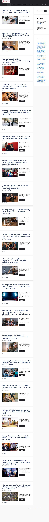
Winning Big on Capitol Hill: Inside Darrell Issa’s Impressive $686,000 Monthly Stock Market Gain (16, 112)
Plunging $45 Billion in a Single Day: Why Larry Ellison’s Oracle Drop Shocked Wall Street (16, 412)
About (24, 507)
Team (44, 507)
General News (24, 4)
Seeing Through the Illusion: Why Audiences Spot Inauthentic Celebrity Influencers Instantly (15, 337)
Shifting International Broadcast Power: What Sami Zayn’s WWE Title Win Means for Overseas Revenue (16, 286)
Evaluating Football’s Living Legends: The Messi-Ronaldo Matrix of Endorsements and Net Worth (16, 362)
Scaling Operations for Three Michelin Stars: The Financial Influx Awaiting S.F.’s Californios (16, 437)
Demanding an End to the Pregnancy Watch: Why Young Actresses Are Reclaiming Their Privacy (15, 187)
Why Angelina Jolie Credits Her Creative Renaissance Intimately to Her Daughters (16, 137)
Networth (41, 4)
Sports (4, 77)
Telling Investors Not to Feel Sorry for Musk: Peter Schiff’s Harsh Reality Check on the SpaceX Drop (16, 462)
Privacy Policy (28, 507)
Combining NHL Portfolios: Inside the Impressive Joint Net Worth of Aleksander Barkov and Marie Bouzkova (16, 312)
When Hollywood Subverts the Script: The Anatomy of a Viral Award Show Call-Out (16, 387)
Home (9, 4)
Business (13, 4)
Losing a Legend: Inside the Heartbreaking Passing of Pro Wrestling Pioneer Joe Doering (16, 60)
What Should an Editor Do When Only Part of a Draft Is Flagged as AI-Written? (16, 11)
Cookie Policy (34, 507)
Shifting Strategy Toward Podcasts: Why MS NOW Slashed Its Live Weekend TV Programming (16, 211)
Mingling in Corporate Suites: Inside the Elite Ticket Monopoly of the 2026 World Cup (16, 236)
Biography (5, 153)
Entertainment (31, 4)
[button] (45, 4)
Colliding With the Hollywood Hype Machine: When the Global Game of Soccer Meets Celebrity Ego (14, 162)
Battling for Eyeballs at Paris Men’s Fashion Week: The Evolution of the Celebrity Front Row (14, 86)
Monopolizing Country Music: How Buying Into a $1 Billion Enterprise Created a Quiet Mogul (14, 260)
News (4, 129)
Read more (22, 23)
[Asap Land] (6, 1)
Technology (19, 4)
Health (37, 4)
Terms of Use (39, 507)
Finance (4, 453)
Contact (47, 507)
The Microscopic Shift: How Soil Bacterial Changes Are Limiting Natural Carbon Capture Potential (16, 486)
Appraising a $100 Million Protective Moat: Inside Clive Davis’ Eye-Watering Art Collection (15, 35)
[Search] (45, 11)
